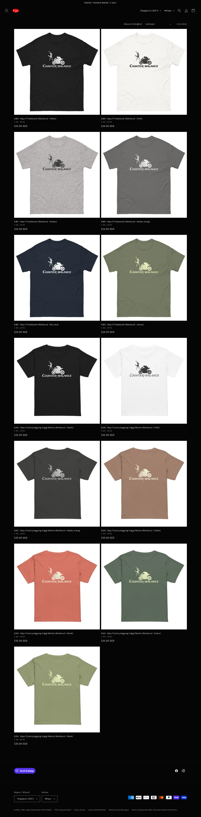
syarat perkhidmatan (97, 810)
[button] (6, 10)
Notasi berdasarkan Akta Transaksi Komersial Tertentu (154, 810)
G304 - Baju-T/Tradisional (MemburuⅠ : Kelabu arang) (125, 221)
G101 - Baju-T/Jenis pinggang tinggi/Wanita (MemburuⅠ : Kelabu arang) (47, 530)
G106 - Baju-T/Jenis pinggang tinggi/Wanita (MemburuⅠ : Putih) (130, 427)
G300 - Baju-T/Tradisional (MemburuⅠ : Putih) (121, 118)
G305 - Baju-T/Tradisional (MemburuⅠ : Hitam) (35, 118)
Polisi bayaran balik (63, 810)
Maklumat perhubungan (119, 810)
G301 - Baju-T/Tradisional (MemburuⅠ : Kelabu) (35, 221)
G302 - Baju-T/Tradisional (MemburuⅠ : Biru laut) (36, 324)
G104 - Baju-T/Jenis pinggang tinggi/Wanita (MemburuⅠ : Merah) (43, 633)
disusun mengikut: (133, 23)
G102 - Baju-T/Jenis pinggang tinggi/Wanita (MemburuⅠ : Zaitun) (131, 633)
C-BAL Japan (26, 810)
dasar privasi (79, 810)
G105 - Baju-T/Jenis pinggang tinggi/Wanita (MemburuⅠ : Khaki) (43, 736)
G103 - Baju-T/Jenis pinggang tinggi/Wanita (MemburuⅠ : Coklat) (131, 530)
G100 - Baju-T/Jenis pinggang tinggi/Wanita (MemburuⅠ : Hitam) (43, 427)
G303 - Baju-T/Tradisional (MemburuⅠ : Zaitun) (122, 324)
